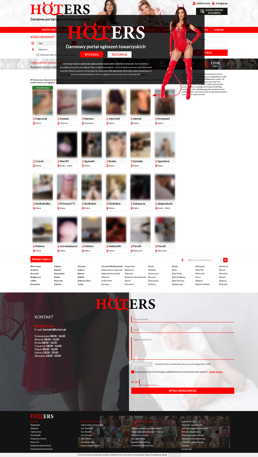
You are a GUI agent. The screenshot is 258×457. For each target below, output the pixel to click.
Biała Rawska (178, 280)
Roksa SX (34, 442)
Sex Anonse (86, 435)
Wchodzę (92, 54)
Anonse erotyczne (139, 435)
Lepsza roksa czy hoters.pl (143, 421)
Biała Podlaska (178, 277)
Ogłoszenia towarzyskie (92, 425)
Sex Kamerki (86, 428)
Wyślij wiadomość (183, 390)
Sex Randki (35, 435)
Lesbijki (219, 29)
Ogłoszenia (35, 431)
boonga (185, 445)
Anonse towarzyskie (90, 421)
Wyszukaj (204, 52)
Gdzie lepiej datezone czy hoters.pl (147, 431)
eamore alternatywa (140, 442)
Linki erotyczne (189, 421)
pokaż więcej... (216, 372)
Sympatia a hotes (38, 438)
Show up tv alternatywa (193, 435)
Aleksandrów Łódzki (110, 273)
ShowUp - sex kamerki (192, 425)
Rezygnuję (119, 54)
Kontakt (34, 421)
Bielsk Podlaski (202, 284)
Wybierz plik (142, 364)
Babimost (129, 270)
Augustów (130, 266)
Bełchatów (153, 280)
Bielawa (199, 280)
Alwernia (105, 277)
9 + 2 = (135, 382)
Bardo (151, 266)
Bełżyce (152, 284)
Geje (205, 29)
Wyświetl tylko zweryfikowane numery (58, 54)
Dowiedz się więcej (158, 454)
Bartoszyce (153, 273)
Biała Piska (177, 273)
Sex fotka (135, 425)
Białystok (200, 273)
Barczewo (129, 284)
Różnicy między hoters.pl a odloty (146, 428)
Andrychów (106, 280)
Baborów (129, 273)
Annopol (105, 284)
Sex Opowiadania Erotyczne (195, 428)
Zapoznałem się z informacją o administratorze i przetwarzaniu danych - (179, 372)
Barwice (152, 277)
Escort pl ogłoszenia (90, 445)
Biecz (198, 277)
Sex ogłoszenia (138, 438)
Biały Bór (200, 270)
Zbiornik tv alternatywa (192, 442)
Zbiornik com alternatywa (193, 438)
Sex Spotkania (87, 442)
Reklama (34, 428)
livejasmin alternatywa (40, 445)
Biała (174, 270)
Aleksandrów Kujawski (111, 270)
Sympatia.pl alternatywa (41, 449)
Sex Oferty (86, 438)
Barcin (128, 280)
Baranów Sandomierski (135, 277)
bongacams (187, 449)
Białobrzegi (177, 284)
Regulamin (35, 425)
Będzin (175, 266)
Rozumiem (174, 455)
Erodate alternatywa (191, 431)
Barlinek (152, 270)
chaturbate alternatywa (142, 445)
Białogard (200, 266)
